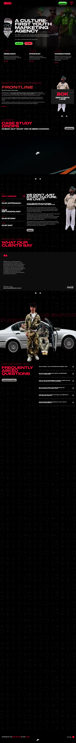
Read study (38, 170)
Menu (71, 4)
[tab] (13, 196)
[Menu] (71, 2)
